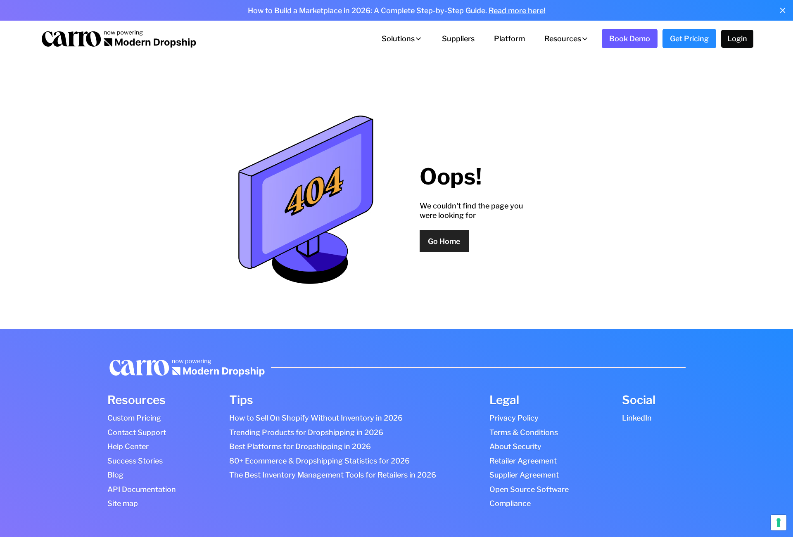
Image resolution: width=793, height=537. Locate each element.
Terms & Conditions (523, 432)
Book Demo (629, 38)
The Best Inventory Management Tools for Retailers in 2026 (332, 475)
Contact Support (136, 432)
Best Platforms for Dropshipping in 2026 (300, 446)
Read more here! (517, 10)
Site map (122, 503)
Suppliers (458, 38)
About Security (515, 446)
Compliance (510, 503)
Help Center (128, 446)
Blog (115, 475)
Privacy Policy (514, 418)
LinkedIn (637, 418)
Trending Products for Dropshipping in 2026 (306, 432)
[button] (402, 39)
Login (737, 38)
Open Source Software (529, 489)
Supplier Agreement (524, 475)
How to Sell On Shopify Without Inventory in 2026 (316, 418)
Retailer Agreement (523, 461)
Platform (509, 38)
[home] (118, 38)
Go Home (444, 241)
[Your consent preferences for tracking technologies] (778, 522)
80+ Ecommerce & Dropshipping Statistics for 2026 (319, 461)
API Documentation (141, 489)
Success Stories (135, 461)
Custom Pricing (134, 418)
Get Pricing (689, 38)
